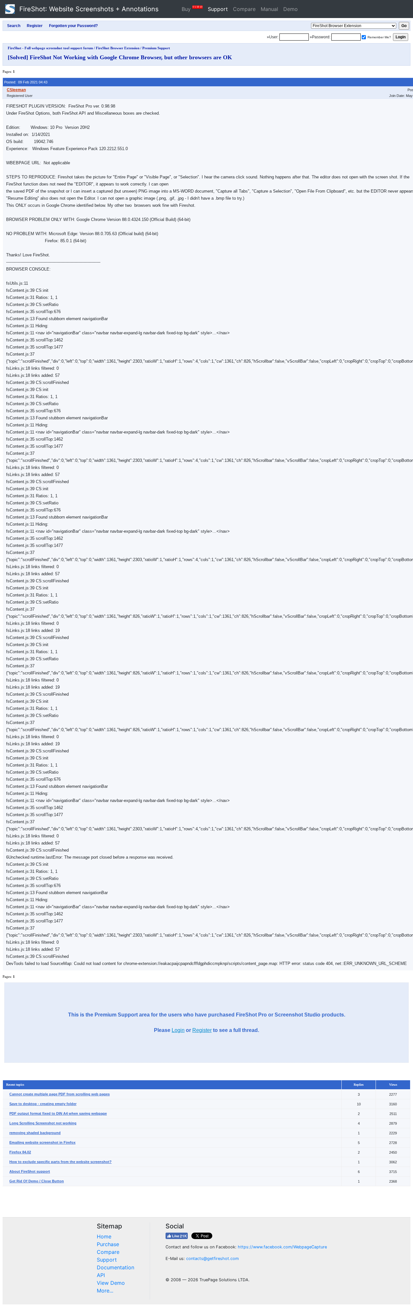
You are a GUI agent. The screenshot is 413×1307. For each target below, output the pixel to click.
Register (202, 1030)
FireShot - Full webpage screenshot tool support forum (50, 48)
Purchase (108, 1244)
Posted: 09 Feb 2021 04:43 (25, 82)
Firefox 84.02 (20, 1152)
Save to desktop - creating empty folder (42, 1104)
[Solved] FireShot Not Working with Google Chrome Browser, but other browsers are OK (120, 57)
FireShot (87, 9)
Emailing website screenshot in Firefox (42, 1142)
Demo (290, 9)
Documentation (115, 1267)
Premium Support (156, 48)
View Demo (111, 1283)
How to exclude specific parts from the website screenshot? (60, 1162)
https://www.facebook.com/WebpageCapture (282, 1247)
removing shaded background (35, 1133)
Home (104, 1236)
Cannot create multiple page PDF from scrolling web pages (59, 1094)
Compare (244, 9)
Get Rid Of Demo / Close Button (36, 1181)
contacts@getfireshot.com (212, 1258)
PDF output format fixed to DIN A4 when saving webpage (58, 1113)
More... (105, 1290)
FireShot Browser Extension (117, 48)
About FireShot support (29, 1171)
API (101, 1275)
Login (178, 1030)
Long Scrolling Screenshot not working (42, 1123)
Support (218, 9)
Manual (269, 9)
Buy (192, 8)
